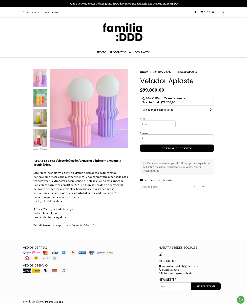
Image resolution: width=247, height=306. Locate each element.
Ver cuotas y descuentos (158, 109)
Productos (118, 52)
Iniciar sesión (51, 12)
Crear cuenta (31, 12)
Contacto (142, 52)
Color (142, 118)
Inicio (101, 52)
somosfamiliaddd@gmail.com (179, 266)
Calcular (199, 186)
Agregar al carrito (176, 148)
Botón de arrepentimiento (177, 273)
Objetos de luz (162, 71)
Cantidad (144, 132)
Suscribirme (206, 286)
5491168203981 (170, 269)
